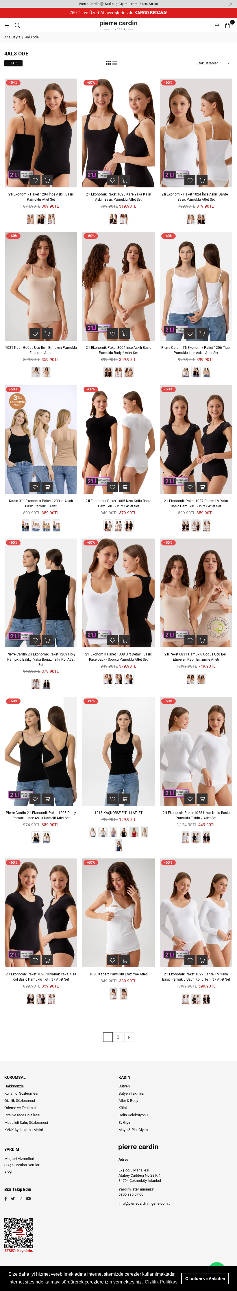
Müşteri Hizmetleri (19, 1158)
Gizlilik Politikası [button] (162, 1281)
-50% (168, 542)
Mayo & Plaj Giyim (133, 1130)
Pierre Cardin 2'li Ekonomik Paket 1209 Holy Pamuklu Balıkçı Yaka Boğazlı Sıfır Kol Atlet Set (41, 659)
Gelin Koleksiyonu (133, 1115)
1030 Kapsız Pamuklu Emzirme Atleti (118, 974)
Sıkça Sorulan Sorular (21, 1165)
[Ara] (17, 25)
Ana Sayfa (12, 37)
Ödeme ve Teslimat (20, 1108)
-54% (13, 82)
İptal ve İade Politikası (22, 1115)
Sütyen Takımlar (131, 1093)
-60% (91, 82)
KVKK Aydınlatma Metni (23, 1130)
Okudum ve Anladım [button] (205, 1278)
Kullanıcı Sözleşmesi (21, 1093)
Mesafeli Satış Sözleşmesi (26, 1122)
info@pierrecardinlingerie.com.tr (144, 1203)
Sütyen (124, 1086)
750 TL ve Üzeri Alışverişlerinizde (118, 12)
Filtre (13, 63)
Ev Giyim (125, 1122)
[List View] (115, 63)
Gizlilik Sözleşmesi (19, 1100)
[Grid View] (108, 63)
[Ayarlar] (217, 25)
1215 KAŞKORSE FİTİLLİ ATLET (118, 813)
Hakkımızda (14, 1086)
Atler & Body (128, 1100)
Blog (8, 1171)
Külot (122, 1108)
